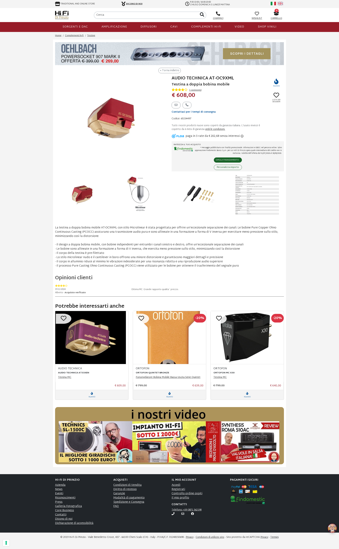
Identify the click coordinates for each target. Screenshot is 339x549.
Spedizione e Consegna (128, 502)
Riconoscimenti (65, 497)
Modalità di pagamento (129, 497)
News (59, 489)
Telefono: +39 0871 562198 (186, 510)
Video (239, 26)
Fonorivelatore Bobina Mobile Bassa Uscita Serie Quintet (168, 377)
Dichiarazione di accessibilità (74, 523)
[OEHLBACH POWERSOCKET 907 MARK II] (169, 53)
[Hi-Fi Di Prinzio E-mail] (182, 514)
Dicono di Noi (134, 4)
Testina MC (64, 377)
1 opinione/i (195, 90)
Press (59, 502)
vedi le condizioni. (215, 129)
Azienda (60, 485)
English (280, 3)
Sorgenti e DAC (75, 26)
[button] (328, 524)
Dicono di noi (63, 519)
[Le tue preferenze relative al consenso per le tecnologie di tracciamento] (6, 542)
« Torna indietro (169, 70)
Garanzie (119, 493)
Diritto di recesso (125, 489)
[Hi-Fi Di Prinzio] (62, 15)
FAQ (116, 506)
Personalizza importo (228, 167)
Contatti (60, 514)
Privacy (190, 537)
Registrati (178, 489)
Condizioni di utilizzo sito (210, 537)
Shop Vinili (267, 26)
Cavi (174, 26)
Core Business (64, 510)
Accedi (176, 485)
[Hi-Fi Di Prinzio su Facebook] (192, 514)
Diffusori (149, 26)
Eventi (59, 493)
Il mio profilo (180, 497)
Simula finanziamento (227, 160)
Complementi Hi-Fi (206, 26)
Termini (274, 537)
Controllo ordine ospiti (187, 493)
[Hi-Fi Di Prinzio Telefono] (173, 514)
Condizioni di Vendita (127, 485)
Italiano (273, 3)
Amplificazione (114, 26)
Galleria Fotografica (68, 506)
